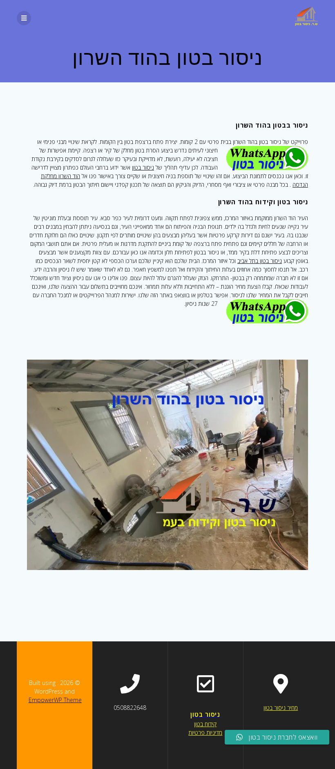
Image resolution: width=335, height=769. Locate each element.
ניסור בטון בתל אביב (259, 261)
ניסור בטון (143, 167)
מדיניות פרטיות (205, 732)
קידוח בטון (205, 724)
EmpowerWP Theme (55, 700)
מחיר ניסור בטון (281, 708)
